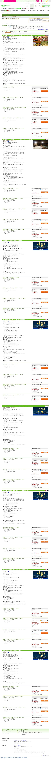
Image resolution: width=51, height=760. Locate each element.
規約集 (23, 757)
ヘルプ (26, 3)
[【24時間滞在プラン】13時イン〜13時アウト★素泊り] (40, 655)
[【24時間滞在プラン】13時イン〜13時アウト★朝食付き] (40, 246)
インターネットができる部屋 (23, 31)
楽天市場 (43, 3)
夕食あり (11, 31)
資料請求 (25, 757)
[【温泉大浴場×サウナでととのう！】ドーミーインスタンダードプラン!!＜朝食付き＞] (40, 41)
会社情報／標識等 (3, 757)
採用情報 (19, 757)
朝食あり (7, 31)
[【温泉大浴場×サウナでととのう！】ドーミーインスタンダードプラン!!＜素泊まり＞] (40, 144)
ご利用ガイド (29, 3)
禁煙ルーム (15, 31)
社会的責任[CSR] (15, 757)
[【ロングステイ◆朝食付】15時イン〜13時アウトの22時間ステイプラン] (40, 411)
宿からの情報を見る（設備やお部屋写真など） (36, 19)
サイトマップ (34, 3)
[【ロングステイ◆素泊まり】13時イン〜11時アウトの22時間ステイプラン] (40, 575)
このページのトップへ (45, 755)
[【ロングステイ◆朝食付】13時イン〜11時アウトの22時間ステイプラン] (40, 325)
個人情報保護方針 (9, 757)
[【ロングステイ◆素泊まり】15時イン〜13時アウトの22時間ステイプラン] (40, 496)
